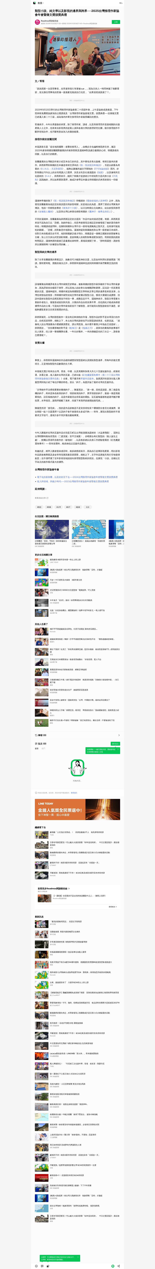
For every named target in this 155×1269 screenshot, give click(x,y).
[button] (36, 1266)
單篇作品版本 (87, 378)
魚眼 (100, 172)
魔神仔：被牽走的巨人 (100, 211)
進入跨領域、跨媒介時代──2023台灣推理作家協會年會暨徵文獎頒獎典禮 (73, 481)
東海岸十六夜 (69, 208)
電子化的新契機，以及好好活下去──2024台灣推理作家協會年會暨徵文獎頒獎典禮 (77, 477)
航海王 (73, 328)
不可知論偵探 (101, 168)
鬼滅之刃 (87, 328)
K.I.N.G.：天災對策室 (51, 168)
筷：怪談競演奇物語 (90, 165)
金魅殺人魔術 (45, 211)
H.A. (48, 176)
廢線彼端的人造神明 (97, 200)
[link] (42, 1266)
